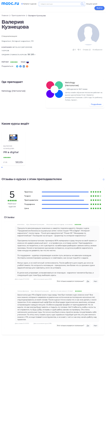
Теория (27, 196)
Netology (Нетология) (22, 47)
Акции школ (91, 4)
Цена (26, 208)
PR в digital (11, 152)
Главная (5, 15)
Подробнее (96, 104)
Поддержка (29, 204)
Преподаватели (18, 15)
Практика (28, 192)
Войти (99, 8)
